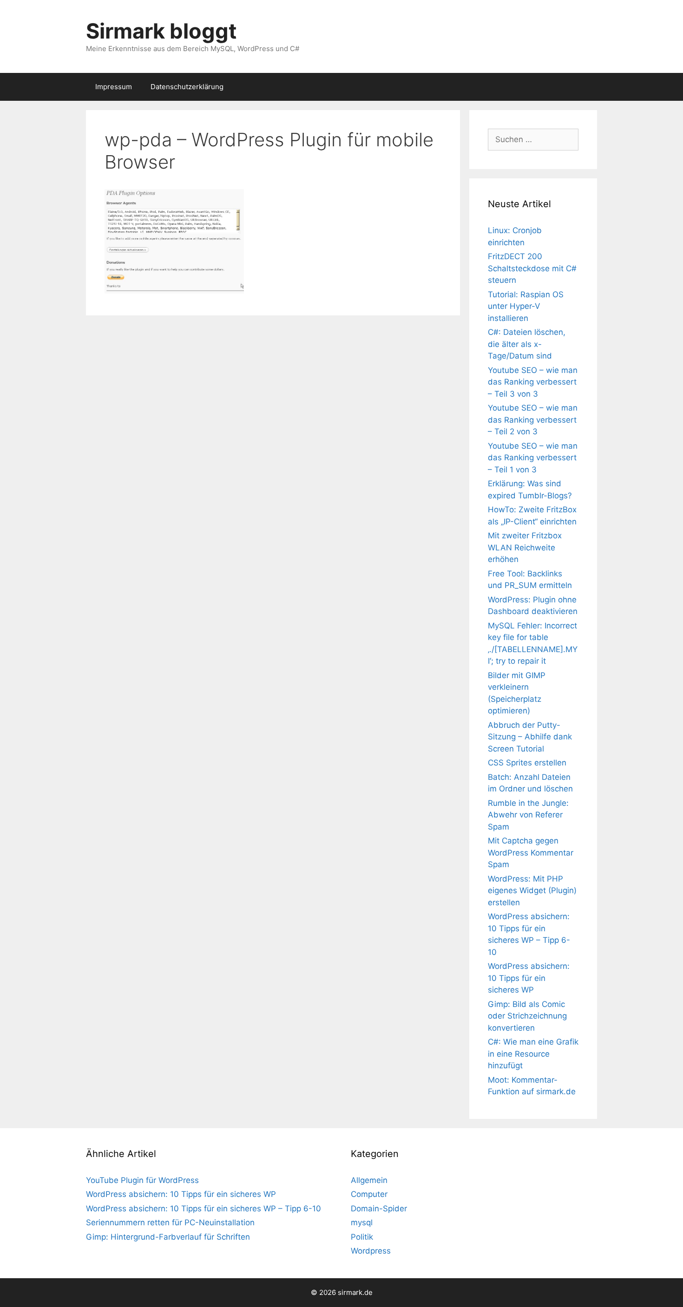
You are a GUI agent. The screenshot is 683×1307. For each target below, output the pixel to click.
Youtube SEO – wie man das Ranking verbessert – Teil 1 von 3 (533, 457)
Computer (369, 1194)
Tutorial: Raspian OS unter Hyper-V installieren (526, 306)
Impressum (113, 86)
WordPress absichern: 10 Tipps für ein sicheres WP (529, 977)
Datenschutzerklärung (187, 86)
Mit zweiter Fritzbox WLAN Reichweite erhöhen (525, 547)
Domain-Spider (379, 1208)
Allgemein (369, 1180)
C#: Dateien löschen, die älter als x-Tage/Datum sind (526, 343)
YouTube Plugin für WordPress (142, 1180)
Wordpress (371, 1250)
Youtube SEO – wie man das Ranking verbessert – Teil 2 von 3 (533, 419)
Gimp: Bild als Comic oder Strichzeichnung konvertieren (527, 1016)
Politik (362, 1237)
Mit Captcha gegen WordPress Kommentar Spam (530, 852)
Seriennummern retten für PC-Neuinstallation (170, 1222)
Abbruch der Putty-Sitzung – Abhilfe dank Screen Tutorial (530, 736)
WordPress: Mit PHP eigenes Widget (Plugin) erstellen (532, 890)
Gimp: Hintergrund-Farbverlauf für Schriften (168, 1237)
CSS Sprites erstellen (527, 762)
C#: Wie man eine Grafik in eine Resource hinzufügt (533, 1053)
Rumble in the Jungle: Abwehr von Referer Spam (528, 814)
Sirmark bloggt (161, 31)
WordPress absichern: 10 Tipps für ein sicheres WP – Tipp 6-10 (203, 1208)
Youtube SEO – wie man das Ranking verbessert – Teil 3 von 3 (533, 382)
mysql (362, 1222)
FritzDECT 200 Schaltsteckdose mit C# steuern (532, 268)
